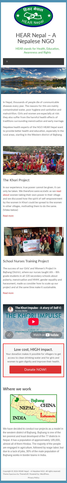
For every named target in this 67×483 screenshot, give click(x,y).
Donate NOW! (35, 369)
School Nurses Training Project (26, 261)
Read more (8, 216)
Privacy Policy (33, 478)
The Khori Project (16, 180)
